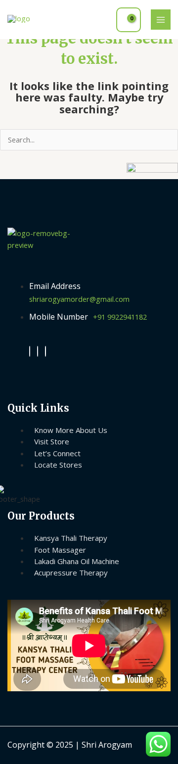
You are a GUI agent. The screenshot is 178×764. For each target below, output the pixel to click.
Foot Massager (60, 550)
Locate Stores (58, 465)
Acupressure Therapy (71, 572)
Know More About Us (70, 430)
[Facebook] (29, 351)
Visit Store (51, 441)
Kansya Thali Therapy (70, 538)
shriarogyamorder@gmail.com (79, 299)
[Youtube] (45, 351)
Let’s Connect (57, 453)
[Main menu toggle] (161, 19)
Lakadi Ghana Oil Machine (76, 561)
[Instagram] (37, 351)
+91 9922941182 (120, 317)
